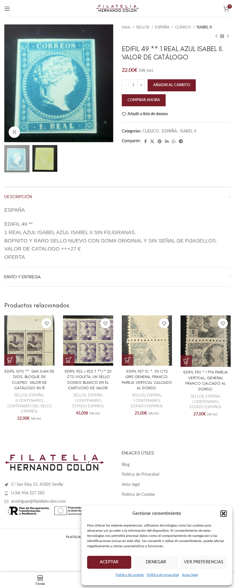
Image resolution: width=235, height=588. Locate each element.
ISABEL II (204, 27)
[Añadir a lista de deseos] (47, 323)
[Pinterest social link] (159, 141)
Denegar (156, 562)
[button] (223, 513)
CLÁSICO (183, 27)
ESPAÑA (162, 27)
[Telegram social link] (181, 141)
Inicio (126, 27)
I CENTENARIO (88, 401)
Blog (126, 465)
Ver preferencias (203, 562)
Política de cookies (130, 575)
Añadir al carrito (171, 85)
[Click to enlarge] (14, 132)
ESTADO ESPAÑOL (88, 406)
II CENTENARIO (29, 401)
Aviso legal (190, 575)
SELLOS (143, 27)
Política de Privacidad (140, 475)
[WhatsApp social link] (173, 141)
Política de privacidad (163, 575)
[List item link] (58, 493)
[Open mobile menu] (7, 8)
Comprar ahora (144, 100)
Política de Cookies (138, 495)
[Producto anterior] (216, 36)
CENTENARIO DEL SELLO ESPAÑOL (29, 409)
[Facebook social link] (145, 141)
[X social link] (152, 141)
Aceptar (109, 562)
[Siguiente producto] (228, 36)
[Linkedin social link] (166, 141)
